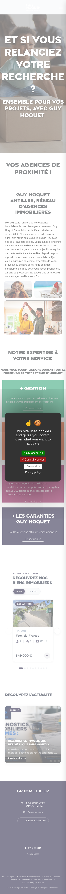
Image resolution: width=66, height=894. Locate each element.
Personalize (33, 466)
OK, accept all (34, 453)
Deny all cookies (34, 459)
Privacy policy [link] (33, 472)
